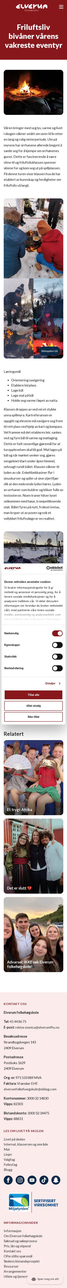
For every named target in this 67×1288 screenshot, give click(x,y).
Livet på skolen (14, 1139)
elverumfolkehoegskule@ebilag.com (30, 1089)
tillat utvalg (33, 705)
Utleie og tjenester (17, 1276)
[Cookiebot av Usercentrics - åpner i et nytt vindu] (47, 568)
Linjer (8, 1154)
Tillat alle (33, 694)
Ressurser (11, 1266)
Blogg (8, 1169)
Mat (7, 1149)
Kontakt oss (12, 1251)
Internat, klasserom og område (26, 1144)
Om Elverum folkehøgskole (23, 1236)
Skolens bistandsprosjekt (22, 1261)
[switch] (57, 645)
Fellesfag (10, 1164)
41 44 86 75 (18, 1021)
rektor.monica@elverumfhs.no (37, 1027)
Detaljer (50, 683)
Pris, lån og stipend (17, 1246)
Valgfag (9, 1159)
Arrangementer (15, 1271)
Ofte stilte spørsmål (18, 1256)
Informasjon (12, 1231)
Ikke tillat (33, 716)
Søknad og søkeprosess (20, 1241)
